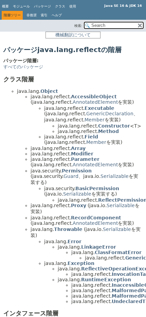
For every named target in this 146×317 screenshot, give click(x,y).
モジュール (21, 6)
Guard (70, 176)
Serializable (115, 176)
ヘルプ (57, 15)
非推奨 (31, 15)
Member (95, 119)
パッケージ (42, 6)
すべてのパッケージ (23, 66)
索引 (44, 15)
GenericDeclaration (109, 113)
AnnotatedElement (95, 102)
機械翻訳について (73, 34)
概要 (5, 6)
